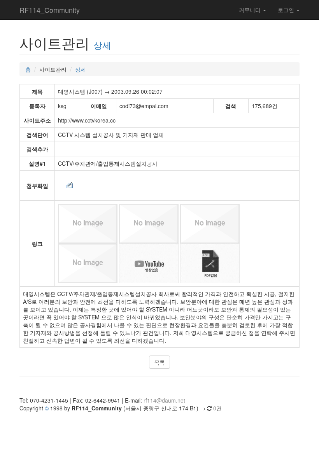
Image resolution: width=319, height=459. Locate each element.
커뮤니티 (250, 10)
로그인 (287, 10)
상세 (102, 44)
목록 (159, 362)
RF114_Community (49, 10)
